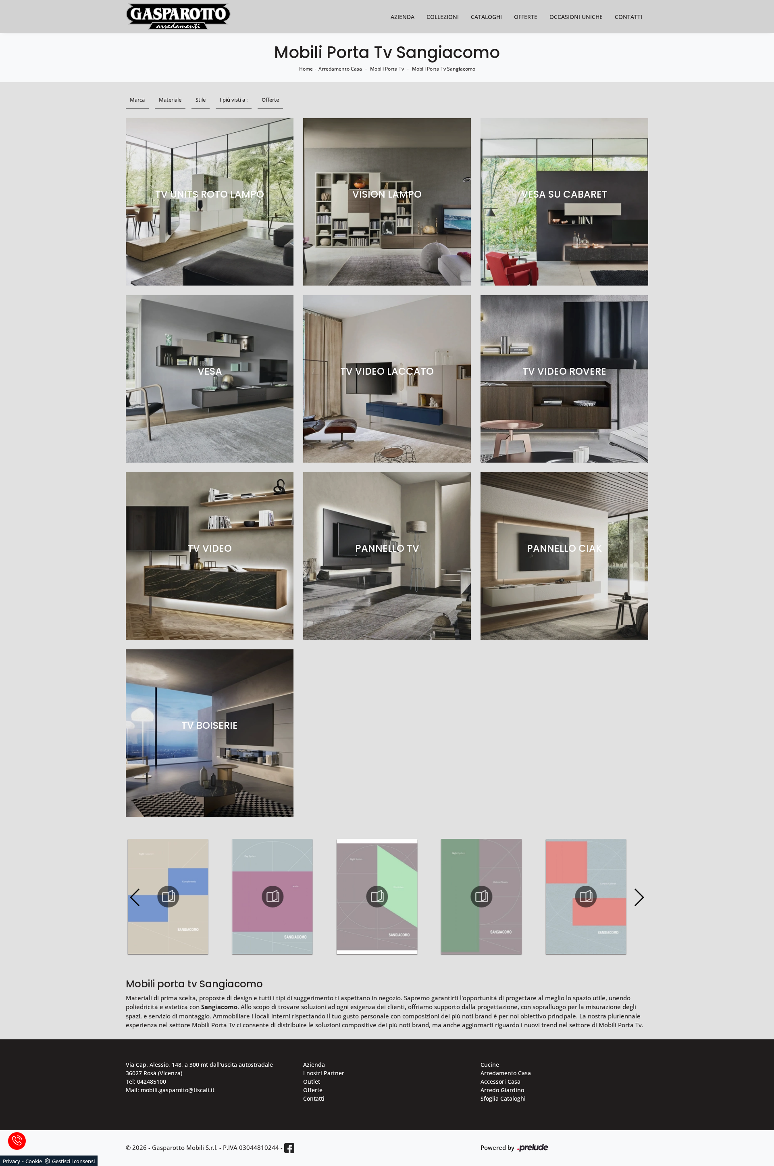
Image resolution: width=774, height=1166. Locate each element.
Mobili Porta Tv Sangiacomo (443, 68)
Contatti (628, 17)
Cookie (33, 1161)
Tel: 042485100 (146, 1081)
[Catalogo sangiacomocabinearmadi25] (481, 896)
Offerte (525, 17)
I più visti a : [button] (234, 99)
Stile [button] (201, 99)
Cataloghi (486, 17)
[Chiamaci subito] (17, 1141)
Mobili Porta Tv (387, 68)
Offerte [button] (270, 99)
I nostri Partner (323, 1073)
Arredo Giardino (502, 1090)
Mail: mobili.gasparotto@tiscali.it (170, 1090)
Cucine (490, 1064)
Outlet (311, 1081)
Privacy (11, 1161)
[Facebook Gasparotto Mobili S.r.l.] (289, 1148)
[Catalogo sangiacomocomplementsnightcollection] (168, 896)
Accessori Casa (500, 1081)
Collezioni (443, 17)
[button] (638, 897)
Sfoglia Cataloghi (503, 1098)
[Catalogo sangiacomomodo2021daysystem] (272, 896)
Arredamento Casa (340, 68)
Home (306, 68)
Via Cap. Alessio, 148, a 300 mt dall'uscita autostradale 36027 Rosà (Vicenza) (199, 1069)
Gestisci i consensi (73, 1161)
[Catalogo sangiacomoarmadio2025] (377, 896)
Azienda (402, 17)
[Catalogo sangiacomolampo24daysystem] (586, 896)
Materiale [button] (170, 99)
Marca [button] (137, 99)
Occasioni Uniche (576, 17)
